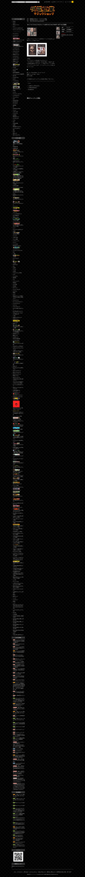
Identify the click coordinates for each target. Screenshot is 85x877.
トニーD (14, 269)
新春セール (15, 366)
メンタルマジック (16, 47)
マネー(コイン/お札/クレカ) (18, 27)
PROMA (14, 70)
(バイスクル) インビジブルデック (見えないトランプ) (19, 842)
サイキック (15, 305)
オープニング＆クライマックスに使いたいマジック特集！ (18, 476)
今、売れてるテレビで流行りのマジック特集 (18, 225)
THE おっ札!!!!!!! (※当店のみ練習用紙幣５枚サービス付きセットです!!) (19, 828)
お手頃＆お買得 (16, 185)
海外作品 (14, 105)
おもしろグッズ (16, 300)
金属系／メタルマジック (17, 41)
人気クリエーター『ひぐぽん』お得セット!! (18, 313)
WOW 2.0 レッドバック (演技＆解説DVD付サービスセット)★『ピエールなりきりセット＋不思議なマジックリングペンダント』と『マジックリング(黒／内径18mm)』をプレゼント (19, 786)
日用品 (14, 231)
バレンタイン (15, 599)
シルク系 (14, 579)
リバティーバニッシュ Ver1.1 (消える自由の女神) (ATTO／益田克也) (18, 839)
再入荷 (14, 23)
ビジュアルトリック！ (17, 490)
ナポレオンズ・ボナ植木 (17, 272)
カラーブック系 (16, 581)
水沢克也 (14, 286)
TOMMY (14, 271)
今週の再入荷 (15, 148)
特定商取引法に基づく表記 (61, 871)
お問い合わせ (26, 871)
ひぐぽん (14, 67)
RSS (67, 871)
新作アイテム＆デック (17, 372)
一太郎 (14, 253)
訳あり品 (14, 612)
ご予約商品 (15, 614)
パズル (14, 120)
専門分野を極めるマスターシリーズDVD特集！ (18, 331)
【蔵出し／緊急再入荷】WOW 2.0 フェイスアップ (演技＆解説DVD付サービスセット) (18, 767)
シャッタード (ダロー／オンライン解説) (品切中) (19, 764)
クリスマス (15, 209)
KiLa (13, 259)
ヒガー (14, 274)
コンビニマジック (16, 43)
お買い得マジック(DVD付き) (18, 346)
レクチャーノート (16, 240)
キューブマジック (16, 49)
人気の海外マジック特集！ (18, 531)
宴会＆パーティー (16, 24)
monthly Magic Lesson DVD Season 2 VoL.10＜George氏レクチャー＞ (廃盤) (19, 746)
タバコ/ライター (16, 118)
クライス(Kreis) (15, 82)
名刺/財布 (14, 115)
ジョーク (14, 110)
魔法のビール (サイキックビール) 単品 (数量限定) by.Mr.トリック (19, 824)
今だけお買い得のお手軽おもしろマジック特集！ (18, 542)
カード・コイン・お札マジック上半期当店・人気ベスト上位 (18, 413)
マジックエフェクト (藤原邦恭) (18, 74)
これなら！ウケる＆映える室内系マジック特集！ (18, 516)
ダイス (14, 294)
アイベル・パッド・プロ (19, 732)
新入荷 (14, 21)
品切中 (14, 633)
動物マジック (15, 335)
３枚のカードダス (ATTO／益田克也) (18, 776)
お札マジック (15, 36)
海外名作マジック (16, 333)
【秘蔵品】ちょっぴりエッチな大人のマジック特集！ (18, 172)
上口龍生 (14, 256)
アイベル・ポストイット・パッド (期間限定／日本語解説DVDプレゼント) (19, 735)
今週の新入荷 (15, 146)
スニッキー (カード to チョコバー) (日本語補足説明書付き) (18, 692)
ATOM (70, 871)
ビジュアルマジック (16, 303)
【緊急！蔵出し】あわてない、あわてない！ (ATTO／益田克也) (18, 708)
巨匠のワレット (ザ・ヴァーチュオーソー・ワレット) (19, 659)
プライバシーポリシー (33, 871)
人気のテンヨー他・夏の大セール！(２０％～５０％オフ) (18, 425)
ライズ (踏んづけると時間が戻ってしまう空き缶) (19, 673)
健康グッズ (15, 323)
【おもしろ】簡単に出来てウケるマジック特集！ (18, 526)
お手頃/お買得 (15, 123)
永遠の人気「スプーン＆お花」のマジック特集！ (18, 472)
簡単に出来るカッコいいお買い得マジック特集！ (18, 577)
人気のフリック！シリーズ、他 (18, 39)
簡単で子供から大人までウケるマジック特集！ (18, 586)
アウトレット (15, 206)
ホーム (15, 871)
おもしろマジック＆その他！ (18, 187)
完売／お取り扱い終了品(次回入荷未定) (37, 21)
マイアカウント (20, 871)
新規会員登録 (47, 1)
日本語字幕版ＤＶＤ (16, 390)
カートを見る (69, 1)
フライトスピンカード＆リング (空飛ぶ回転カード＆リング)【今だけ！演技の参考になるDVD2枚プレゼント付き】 (19, 700)
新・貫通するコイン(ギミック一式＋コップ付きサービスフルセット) (19, 846)
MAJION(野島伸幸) (16, 72)
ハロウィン (15, 212)
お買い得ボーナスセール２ (18, 394)
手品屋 (14, 90)
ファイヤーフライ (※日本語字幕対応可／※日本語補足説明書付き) (19, 723)
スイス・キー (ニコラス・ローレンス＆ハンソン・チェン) (19, 680)
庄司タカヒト (15, 264)
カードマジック (16, 33)
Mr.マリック (15, 287)
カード (14, 26)
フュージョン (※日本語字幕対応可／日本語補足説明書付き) (19, 652)
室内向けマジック (16, 54)
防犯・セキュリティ (16, 134)
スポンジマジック (16, 51)
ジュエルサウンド (16, 95)
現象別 (14, 292)
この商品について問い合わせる (33, 85)
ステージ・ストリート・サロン (18, 29)
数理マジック (15, 596)
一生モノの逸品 (16, 399)
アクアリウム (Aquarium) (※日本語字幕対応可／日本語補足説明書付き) (19, 641)
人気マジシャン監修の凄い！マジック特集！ (18, 529)
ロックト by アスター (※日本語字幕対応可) (18, 644)
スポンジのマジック (16, 306)
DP (13, 106)
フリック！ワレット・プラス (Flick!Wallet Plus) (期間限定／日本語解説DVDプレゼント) (19, 832)
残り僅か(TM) (15, 101)
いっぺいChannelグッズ (17, 213)
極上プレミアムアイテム (17, 483)
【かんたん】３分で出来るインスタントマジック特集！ (18, 382)
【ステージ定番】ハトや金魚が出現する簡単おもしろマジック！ (18, 437)
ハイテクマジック (16, 160)
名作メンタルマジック (17, 370)
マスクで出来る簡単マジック (18, 46)
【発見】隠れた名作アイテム (18, 487)
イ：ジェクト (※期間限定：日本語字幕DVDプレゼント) (18, 662)
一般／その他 (15, 111)
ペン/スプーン (15, 113)
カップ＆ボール (16, 52)
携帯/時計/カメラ (16, 116)
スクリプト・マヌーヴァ (17, 93)
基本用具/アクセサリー (34, 18)
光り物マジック (16, 337)
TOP (27, 18)
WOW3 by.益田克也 (16, 338)
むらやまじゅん (16, 77)
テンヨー (14, 92)
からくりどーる (16, 258)
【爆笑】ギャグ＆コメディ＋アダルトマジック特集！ (18, 351)
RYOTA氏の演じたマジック (18, 311)
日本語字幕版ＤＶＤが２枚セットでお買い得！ (18, 448)
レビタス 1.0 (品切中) (19, 748)
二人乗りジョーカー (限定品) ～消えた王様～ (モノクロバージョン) (19, 712)
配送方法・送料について (51, 871)
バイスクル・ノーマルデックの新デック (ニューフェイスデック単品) (18, 554)
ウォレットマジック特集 (17, 416)
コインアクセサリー (16, 128)
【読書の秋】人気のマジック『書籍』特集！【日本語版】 (18, 452)
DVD (14, 121)
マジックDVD (15, 62)
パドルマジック (16, 56)
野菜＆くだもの (16, 217)
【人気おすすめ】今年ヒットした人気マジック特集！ (18, 569)
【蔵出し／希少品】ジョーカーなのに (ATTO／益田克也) (18, 760)
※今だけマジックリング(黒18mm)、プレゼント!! (18, 408)
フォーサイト (15, 103)
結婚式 (14, 601)
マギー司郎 (15, 284)
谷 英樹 (14, 267)
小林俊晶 (14, 262)
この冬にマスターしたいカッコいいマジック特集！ (18, 584)
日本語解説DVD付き (16, 571)
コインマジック (16, 35)
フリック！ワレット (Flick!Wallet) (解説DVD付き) (18, 835)
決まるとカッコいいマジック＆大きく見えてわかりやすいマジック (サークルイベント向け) (18, 606)
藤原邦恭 (14, 277)
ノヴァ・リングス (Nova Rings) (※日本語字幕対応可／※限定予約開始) (18, 648)
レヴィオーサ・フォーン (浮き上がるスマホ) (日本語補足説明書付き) (18, 676)
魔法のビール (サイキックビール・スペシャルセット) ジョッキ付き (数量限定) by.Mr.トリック (19, 819)
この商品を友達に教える (32, 87)
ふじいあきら (15, 276)
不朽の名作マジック (16, 391)
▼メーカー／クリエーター (18, 250)
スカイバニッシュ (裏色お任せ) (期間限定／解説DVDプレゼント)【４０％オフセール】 (19, 756)
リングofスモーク (18, 750)
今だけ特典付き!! (16, 215)
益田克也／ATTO (16, 65)
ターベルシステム (16, 340)
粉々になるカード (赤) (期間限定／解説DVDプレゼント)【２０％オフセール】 (19, 704)
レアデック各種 (16, 485)
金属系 (14, 124)
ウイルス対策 (15, 322)
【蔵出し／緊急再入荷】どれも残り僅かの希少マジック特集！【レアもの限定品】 (18, 177)
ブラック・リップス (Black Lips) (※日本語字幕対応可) (18, 656)
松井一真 (14, 75)
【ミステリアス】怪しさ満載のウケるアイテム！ (18, 511)
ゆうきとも (15, 291)
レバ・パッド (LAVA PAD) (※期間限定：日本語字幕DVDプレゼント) (19, 670)
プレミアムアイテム (16, 221)
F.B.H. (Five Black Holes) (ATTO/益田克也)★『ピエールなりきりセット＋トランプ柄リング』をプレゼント (19, 780)
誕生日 (14, 594)
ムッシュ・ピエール (16, 289)
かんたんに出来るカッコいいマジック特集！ (18, 534)
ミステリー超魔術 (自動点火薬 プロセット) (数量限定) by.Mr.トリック (19, 739)
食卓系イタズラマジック (17, 317)
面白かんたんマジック (17, 88)
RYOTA (14, 79)
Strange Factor (15, 100)
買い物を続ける (31, 89)
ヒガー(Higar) (15, 69)
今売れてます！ (16, 181)
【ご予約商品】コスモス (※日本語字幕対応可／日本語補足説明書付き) (18, 666)
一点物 (14, 315)
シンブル (14, 597)
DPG (14, 252)
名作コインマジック (16, 377)
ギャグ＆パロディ (16, 57)
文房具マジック (16, 59)
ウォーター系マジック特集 (18, 429)
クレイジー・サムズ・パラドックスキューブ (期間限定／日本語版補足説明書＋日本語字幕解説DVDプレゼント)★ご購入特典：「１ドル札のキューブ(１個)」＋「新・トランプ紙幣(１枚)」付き (19, 686)
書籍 (14, 129)
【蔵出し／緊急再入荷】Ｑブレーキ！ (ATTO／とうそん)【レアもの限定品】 (18, 772)
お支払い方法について (42, 871)
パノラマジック (16, 80)
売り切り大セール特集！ (17, 551)
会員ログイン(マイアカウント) (58, 1)
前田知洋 (14, 282)
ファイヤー (15, 235)
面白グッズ (15, 133)
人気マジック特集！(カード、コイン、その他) (18, 539)
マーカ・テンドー (16, 281)
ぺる (14, 279)
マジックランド (16, 97)
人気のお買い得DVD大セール (18, 634)
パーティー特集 (16, 220)
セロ (14, 266)
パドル (14, 602)
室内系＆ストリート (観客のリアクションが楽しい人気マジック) (18, 297)
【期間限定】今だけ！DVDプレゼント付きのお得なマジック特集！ (18, 574)
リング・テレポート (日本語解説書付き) (18, 742)
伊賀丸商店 (15, 85)
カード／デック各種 (43, 18)
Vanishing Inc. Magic (16, 108)
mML (14, 98)
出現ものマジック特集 (17, 419)
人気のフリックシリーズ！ (18, 507)
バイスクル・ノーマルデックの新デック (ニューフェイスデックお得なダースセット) (18, 558)
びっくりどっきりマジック (18, 301)
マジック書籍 (15, 239)
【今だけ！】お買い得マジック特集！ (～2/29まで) (18, 549)
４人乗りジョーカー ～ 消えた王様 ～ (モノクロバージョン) (19, 719)
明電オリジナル (16, 61)
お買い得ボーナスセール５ (18, 396)
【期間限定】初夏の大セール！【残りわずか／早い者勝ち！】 (18, 192)
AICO (14, 131)
